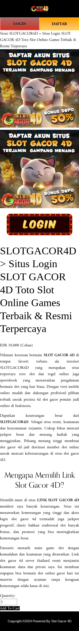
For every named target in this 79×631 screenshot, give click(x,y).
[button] (10, 608)
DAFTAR (59, 24)
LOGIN (19, 24)
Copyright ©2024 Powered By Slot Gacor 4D (40, 621)
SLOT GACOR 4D (59, 355)
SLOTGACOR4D (14, 422)
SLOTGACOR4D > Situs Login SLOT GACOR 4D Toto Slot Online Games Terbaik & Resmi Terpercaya (38, 40)
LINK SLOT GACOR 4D (58, 500)
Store (4, 33)
